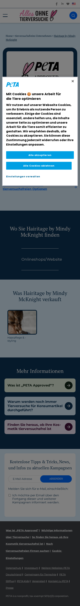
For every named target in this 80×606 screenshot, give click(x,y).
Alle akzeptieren (40, 155)
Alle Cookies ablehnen (39, 165)
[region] (40, 131)
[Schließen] (73, 81)
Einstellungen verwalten (23, 176)
